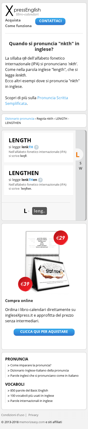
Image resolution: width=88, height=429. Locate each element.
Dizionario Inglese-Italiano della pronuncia (39, 370)
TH (31, 147)
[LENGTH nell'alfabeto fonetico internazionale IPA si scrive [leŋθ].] (36, 147)
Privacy (33, 415)
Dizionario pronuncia (19, 118)
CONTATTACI (50, 20)
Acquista (13, 20)
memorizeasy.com (32, 422)
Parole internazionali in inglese (31, 401)
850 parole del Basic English (29, 390)
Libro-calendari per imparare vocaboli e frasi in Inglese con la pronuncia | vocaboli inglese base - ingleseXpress (23, 10)
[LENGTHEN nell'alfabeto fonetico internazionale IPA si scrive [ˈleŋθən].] (40, 179)
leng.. (39, 211)
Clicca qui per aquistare (44, 331)
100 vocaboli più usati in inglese (32, 395)
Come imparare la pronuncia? (30, 365)
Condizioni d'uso (12, 415)
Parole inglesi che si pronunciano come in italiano (44, 375)
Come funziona (18, 25)
